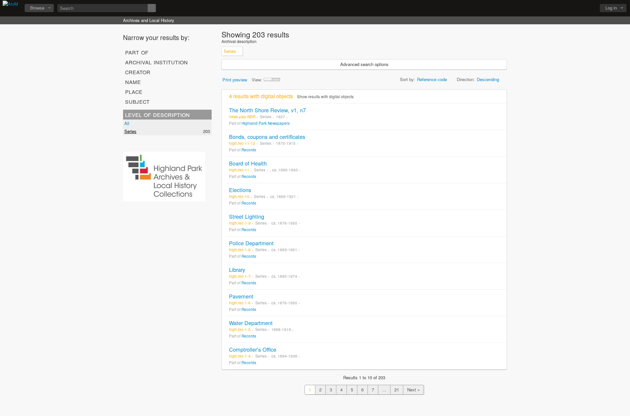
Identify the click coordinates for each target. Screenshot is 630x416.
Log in (611, 8)
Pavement (241, 296)
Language (571, 8)
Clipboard (555, 8)
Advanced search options (364, 64)
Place (133, 91)
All (126, 123)
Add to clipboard (500, 110)
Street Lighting (246, 216)
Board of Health (248, 163)
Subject (137, 101)
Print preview (234, 80)
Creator (137, 71)
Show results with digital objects (325, 96)
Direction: (466, 79)
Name (133, 81)
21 (396, 389)
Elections (240, 190)
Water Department (251, 323)
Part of (136, 51)
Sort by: (407, 79)
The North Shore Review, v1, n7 (267, 110)
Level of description (157, 114)
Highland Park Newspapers (266, 123)
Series (130, 131)
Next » (413, 389)
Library (237, 270)
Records (249, 149)
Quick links (587, 8)
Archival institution (156, 61)
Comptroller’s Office (252, 349)
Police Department (251, 243)
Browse (37, 8)
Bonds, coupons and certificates (267, 137)
